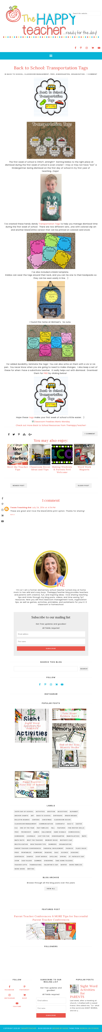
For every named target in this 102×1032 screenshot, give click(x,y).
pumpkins (38, 852)
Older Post (83, 485)
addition (51, 811)
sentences (19, 856)
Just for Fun (43, 836)
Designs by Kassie (60, 1028)
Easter (79, 824)
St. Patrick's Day (76, 856)
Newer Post (19, 485)
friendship (26, 832)
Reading (48, 852)
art (32, 815)
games (36, 832)
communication (46, 824)
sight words (41, 856)
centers (36, 820)
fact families (43, 828)
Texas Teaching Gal (20, 507)
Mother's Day (66, 840)
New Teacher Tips (38, 844)
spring (63, 856)
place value (81, 848)
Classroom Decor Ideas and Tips (40, 468)
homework (19, 836)
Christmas (47, 820)
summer (38, 860)
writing (30, 869)
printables (26, 852)
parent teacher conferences (28, 848)
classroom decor (62, 820)
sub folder (27, 860)
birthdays (57, 815)
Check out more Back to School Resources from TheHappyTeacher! (51, 425)
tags (31, 417)
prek (17, 852)
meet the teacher (35, 840)
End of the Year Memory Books (70, 746)
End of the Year (27, 828)
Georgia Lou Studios (89, 1028)
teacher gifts (21, 865)
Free (52, 74)
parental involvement (53, 848)
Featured (61, 828)
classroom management (37, 74)
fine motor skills (76, 828)
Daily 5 (70, 824)
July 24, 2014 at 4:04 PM (43, 507)
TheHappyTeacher (28, 1028)
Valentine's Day (51, 865)
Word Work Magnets (84, 468)
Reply (12, 514)
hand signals (60, 832)
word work (20, 869)
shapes (30, 856)
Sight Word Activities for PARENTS (32, 726)
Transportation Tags (49, 223)
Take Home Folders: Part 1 (69, 714)
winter (64, 865)
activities (40, 811)
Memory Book (51, 840)
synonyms (48, 860)
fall (53, 828)
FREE (46, 373)
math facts (20, 840)
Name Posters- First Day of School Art (32, 785)
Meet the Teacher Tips (17, 468)
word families (75, 865)
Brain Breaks (71, 815)
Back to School (15, 74)
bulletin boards (22, 820)
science (64, 852)
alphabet (74, 811)
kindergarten (63, 74)
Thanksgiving (36, 865)
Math (84, 836)
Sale (56, 852)
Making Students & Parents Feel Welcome (62, 469)
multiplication (21, 844)
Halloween (46, 832)
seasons (74, 852)
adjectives (62, 811)
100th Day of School (24, 811)
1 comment (92, 74)
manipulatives (73, 836)
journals (31, 836)
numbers (53, 844)
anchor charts (21, 815)
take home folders (64, 860)
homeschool (74, 832)
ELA (16, 828)
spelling (53, 856)
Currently (60, 824)
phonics (69, 848)
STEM (17, 860)
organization (78, 74)
